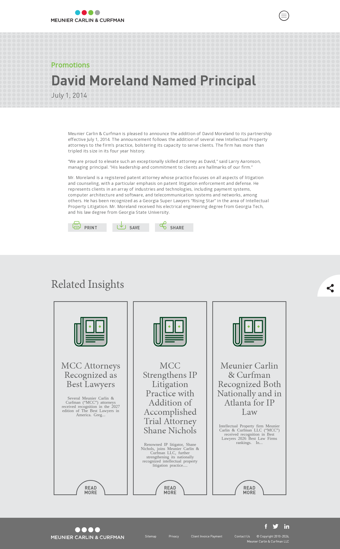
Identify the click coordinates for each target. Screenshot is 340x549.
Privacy (174, 536)
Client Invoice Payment (206, 536)
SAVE (128, 226)
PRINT (85, 226)
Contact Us (242, 536)
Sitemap (150, 536)
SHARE (172, 226)
